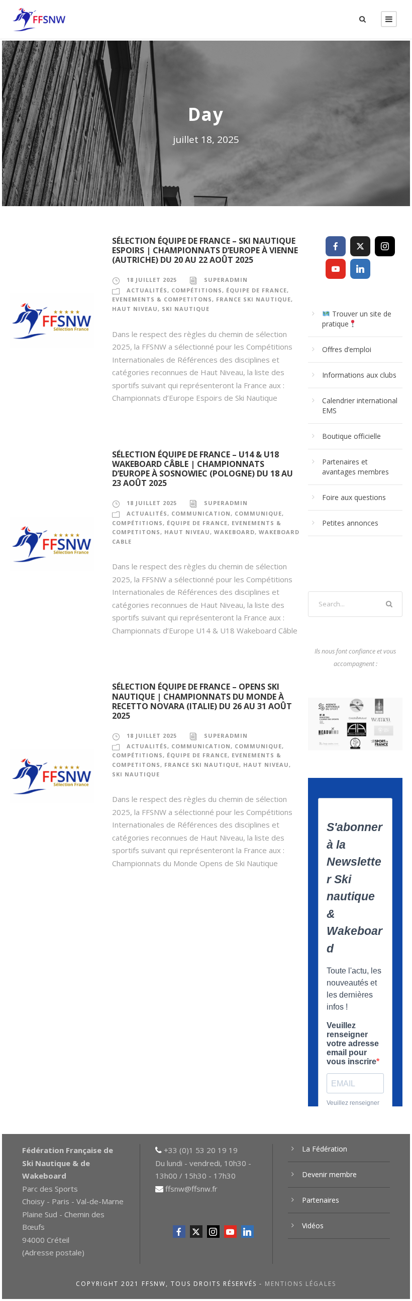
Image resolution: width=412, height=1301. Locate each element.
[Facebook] (336, 246)
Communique (258, 513)
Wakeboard (234, 532)
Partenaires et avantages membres (355, 466)
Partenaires (320, 1200)
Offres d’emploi (346, 349)
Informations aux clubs (359, 375)
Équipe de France (256, 290)
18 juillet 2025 (152, 279)
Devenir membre (329, 1174)
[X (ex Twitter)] (360, 246)
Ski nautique (186, 308)
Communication (201, 513)
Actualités (147, 290)
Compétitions (196, 290)
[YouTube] (336, 269)
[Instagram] (385, 246)
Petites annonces (350, 523)
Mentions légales (300, 1283)
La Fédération (324, 1149)
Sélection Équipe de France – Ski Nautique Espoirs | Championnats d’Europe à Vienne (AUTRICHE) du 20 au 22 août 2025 (205, 250)
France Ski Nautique (253, 299)
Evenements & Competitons (162, 299)
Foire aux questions (354, 497)
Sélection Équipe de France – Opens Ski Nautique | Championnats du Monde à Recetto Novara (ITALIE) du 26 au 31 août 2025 (202, 701)
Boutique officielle (351, 436)
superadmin (226, 279)
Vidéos (313, 1225)
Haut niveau (135, 308)
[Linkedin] (360, 269)
